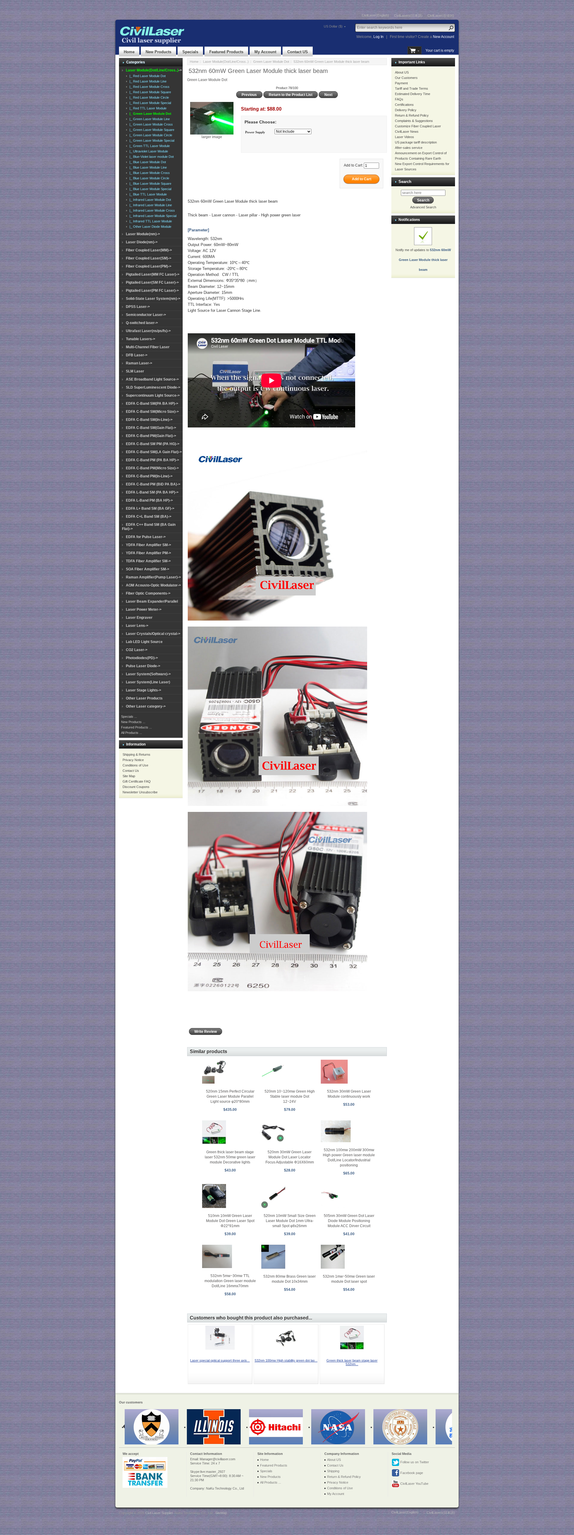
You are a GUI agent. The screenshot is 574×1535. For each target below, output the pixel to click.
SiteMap (221, 1513)
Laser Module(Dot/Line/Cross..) (226, 61)
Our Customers (406, 78)
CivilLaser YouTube (413, 1483)
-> (154, 70)
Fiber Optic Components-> (148, 593)
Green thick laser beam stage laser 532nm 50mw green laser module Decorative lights (230, 1157)
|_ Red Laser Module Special (149, 103)
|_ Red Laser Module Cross (149, 86)
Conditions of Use (135, 765)
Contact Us (131, 770)
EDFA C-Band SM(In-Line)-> (149, 420)
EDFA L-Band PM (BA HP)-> (149, 500)
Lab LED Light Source (144, 642)
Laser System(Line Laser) (148, 682)
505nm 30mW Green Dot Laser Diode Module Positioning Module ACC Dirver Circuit (349, 1221)
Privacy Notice (133, 760)
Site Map (129, 776)
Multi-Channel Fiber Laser (148, 347)
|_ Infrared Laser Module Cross (151, 210)
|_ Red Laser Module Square (149, 92)
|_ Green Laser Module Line (149, 119)
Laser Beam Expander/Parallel (152, 601)
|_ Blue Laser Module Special (149, 189)
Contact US (297, 52)
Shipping (333, 1471)
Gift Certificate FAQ (137, 781)
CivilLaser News (407, 131)
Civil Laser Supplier (159, 1513)
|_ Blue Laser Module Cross (149, 173)
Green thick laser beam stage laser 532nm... (352, 1362)
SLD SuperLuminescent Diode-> (153, 387)
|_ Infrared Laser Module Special (152, 216)
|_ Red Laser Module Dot (147, 76)
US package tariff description (416, 142)
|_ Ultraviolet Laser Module (148, 151)
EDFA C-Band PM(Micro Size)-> (152, 468)
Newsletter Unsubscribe (140, 792)
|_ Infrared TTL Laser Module (150, 221)
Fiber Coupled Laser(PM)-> (148, 266)
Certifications (404, 104)
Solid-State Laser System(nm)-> (153, 299)
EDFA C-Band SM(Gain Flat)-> (151, 428)
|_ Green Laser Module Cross (150, 124)
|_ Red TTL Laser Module (147, 108)
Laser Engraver (139, 617)
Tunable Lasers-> (140, 339)
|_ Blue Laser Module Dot (147, 162)
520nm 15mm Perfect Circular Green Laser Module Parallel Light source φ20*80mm (230, 1096)
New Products (158, 52)
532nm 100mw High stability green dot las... (286, 1360)
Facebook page (411, 1473)
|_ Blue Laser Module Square (149, 183)
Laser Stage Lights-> (143, 690)
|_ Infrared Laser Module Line (150, 205)
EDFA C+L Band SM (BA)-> (148, 516)
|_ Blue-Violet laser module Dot (151, 156)
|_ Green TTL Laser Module (149, 146)
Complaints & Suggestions (414, 121)
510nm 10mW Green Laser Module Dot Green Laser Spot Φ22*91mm (230, 1221)
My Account (265, 52)
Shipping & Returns (136, 754)
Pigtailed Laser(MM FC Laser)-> (152, 274)
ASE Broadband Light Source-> (152, 379)
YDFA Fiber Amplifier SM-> (148, 545)
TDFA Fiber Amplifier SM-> (148, 561)
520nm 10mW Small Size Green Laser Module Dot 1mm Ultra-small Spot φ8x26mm (290, 1221)
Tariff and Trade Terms (411, 88)
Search (405, 181)
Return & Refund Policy (412, 115)
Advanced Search (423, 207)
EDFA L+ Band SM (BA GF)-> (150, 508)
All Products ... (131, 732)
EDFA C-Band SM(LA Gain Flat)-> (154, 452)
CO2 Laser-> (136, 650)
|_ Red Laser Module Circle (148, 97)
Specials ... (129, 716)
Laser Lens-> (137, 626)
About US (402, 72)
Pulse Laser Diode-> (143, 666)
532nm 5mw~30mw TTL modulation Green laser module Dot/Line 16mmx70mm (230, 1281)
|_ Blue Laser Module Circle (148, 178)
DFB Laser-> (136, 355)
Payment (401, 83)
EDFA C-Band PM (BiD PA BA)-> (153, 484)
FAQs (399, 99)
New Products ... (133, 722)
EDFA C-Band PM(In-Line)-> (149, 476)
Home (129, 52)
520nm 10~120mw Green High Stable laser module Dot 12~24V (290, 1096)
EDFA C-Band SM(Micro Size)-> (152, 412)
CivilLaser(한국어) (441, 15)
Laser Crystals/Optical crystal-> (153, 634)
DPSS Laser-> (138, 307)
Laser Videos (404, 137)
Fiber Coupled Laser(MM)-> (149, 250)
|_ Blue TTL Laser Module (147, 194)
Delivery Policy (405, 110)
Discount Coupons (136, 787)
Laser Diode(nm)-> (142, 242)
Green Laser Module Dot (271, 61)
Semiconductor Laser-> (146, 315)
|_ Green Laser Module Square (151, 130)
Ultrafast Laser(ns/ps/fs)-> (148, 331)
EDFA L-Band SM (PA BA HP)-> (152, 492)
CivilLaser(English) (375, 15)
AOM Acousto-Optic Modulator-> (153, 585)
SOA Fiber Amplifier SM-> (147, 569)
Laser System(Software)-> (148, 674)
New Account (443, 37)
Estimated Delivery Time (412, 94)
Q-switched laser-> (142, 323)
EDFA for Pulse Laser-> (146, 537)
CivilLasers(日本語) (408, 15)
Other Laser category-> (146, 706)
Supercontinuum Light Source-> (153, 395)
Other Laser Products (144, 698)
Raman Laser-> (139, 363)
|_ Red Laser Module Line (147, 81)
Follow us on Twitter (414, 1462)
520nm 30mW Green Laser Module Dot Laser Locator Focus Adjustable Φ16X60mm (289, 1157)
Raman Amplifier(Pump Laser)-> (153, 577)
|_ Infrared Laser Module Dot (149, 199)
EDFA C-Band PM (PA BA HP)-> (152, 460)
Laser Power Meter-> (143, 609)
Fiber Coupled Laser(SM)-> (148, 258)
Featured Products (226, 52)
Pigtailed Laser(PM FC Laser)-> (152, 290)
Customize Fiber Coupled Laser (418, 126)
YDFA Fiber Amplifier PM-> (148, 553)
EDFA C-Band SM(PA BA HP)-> (152, 403)
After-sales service (408, 147)
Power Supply (255, 132)
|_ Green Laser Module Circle (150, 135)
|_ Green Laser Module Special (151, 140)
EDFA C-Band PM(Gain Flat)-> (151, 436)
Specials (190, 52)
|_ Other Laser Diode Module (149, 226)
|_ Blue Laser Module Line (147, 167)
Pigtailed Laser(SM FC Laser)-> (152, 282)
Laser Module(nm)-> (143, 234)
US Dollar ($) (333, 26)
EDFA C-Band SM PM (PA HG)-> (152, 444)
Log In (378, 37)
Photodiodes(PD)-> (142, 658)
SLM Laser (135, 371)
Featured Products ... (136, 727)
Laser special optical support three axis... (220, 1360)
